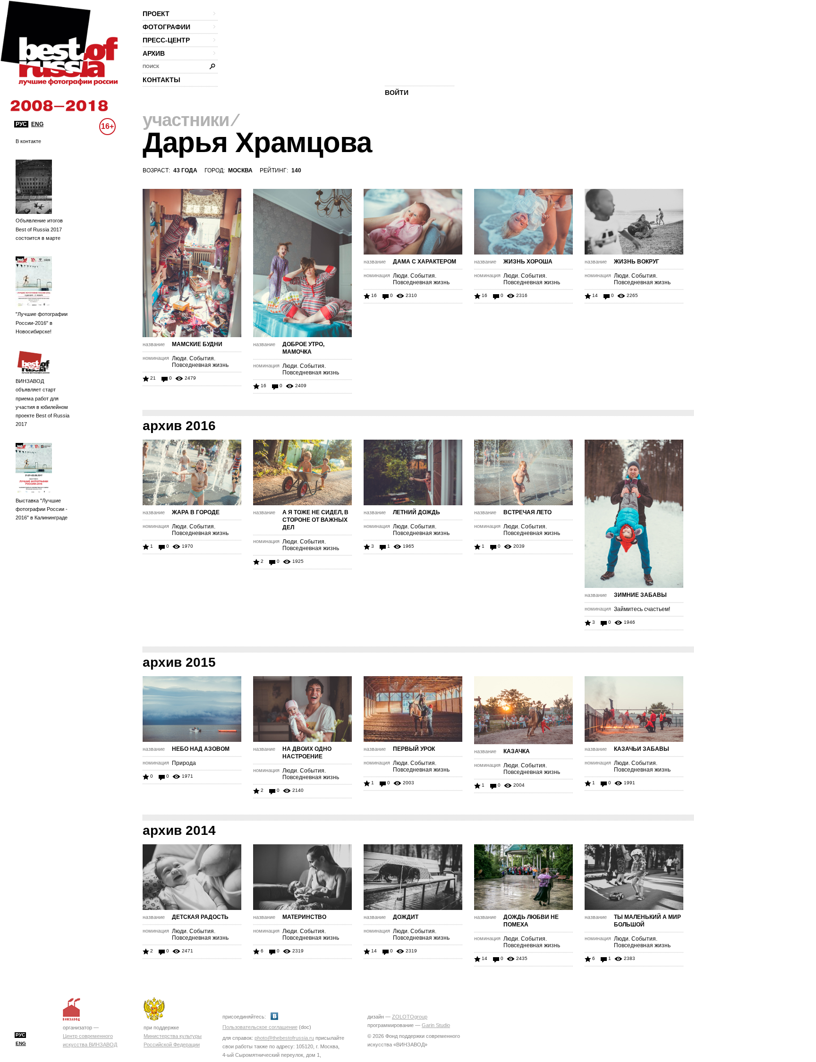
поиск (151, 66)
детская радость (200, 917)
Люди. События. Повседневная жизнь (200, 361)
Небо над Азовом (201, 749)
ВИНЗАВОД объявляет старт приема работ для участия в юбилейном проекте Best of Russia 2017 (42, 402)
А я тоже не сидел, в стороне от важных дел (315, 520)
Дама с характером (424, 261)
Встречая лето (527, 512)
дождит (405, 917)
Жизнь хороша (527, 261)
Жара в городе (196, 512)
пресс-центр (166, 40)
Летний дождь (416, 512)
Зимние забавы (640, 595)
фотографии (166, 27)
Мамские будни (197, 344)
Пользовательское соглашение (260, 1027)
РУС (21, 124)
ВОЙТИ (396, 92)
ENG (37, 124)
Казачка (516, 751)
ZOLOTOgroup (409, 1017)
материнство (304, 917)
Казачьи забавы (641, 749)
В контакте (28, 141)
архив (154, 53)
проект (156, 13)
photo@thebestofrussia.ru (284, 1038)
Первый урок (414, 749)
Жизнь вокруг (636, 261)
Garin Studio (436, 1025)
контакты (161, 80)
